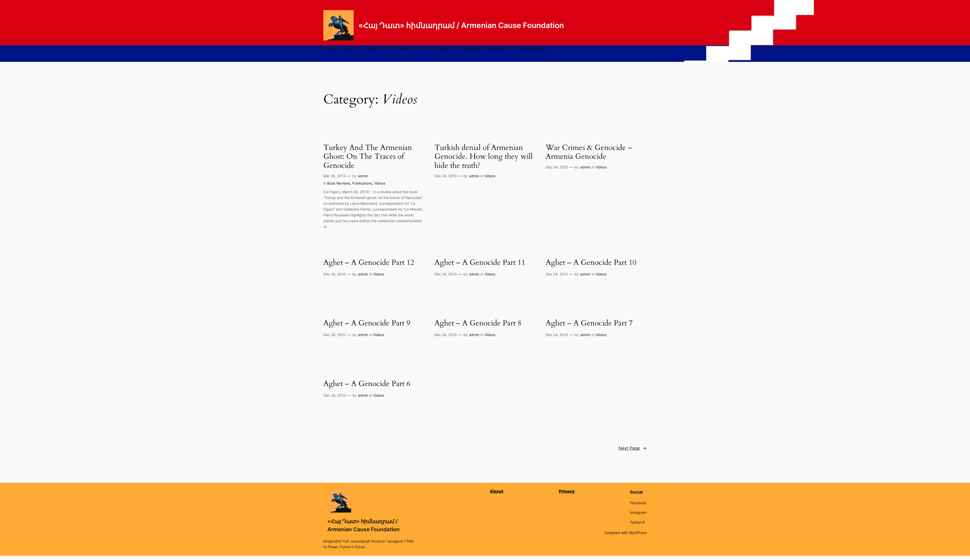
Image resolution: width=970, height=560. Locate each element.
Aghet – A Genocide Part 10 (591, 262)
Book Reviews (338, 183)
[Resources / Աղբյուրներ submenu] (512, 48)
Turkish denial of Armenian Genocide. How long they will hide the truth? (483, 156)
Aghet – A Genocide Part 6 (366, 384)
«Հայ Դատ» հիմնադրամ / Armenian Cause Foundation (461, 25)
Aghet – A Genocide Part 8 (477, 323)
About (496, 491)
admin (363, 176)
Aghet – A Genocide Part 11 (479, 262)
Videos (379, 183)
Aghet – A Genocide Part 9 (366, 323)
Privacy (567, 491)
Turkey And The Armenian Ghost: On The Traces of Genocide (367, 156)
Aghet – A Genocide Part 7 (589, 323)
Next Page (633, 448)
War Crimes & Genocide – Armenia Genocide (589, 152)
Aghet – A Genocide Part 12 (368, 262)
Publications (362, 183)
